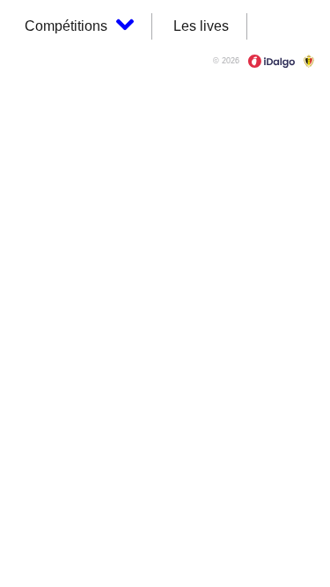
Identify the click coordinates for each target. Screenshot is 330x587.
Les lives (201, 25)
